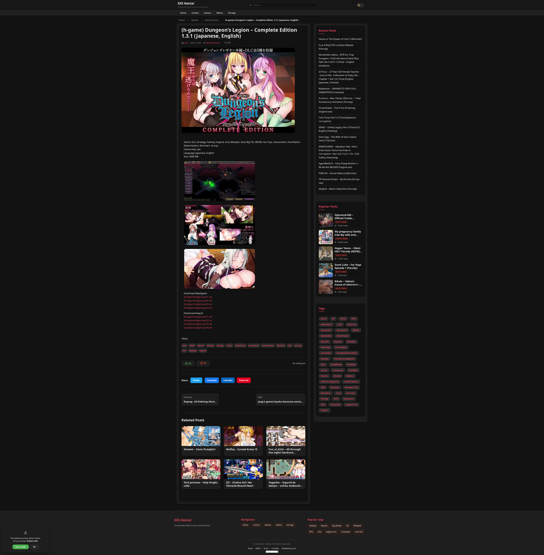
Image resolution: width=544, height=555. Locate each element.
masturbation (268, 345)
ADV (354, 318)
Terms (266, 548)
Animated (326, 330)
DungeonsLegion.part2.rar (198, 300)
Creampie (326, 353)
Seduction (349, 398)
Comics (195, 12)
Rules (250, 548)
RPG (336, 398)
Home (183, 12)
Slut (323, 404)
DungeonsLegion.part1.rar (198, 296)
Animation (342, 330)
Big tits (201, 345)
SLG (184, 350)
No (34, 547)
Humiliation (254, 345)
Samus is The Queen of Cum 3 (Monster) (340, 39)
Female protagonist (344, 358)
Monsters (281, 345)
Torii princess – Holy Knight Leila (201, 484)
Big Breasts (342, 335)
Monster (335, 387)
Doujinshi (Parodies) (347, 353)
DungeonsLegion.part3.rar (198, 304)
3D (333, 318)
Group (229, 345)
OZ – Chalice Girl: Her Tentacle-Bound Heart (239, 484)
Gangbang (336, 364)
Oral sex (350, 393)
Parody (324, 398)
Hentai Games (212, 20)
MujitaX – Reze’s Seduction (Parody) (338, 188)
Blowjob (210, 345)
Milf (323, 387)
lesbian (349, 376)
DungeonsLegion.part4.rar (198, 307)
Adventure (326, 324)
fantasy (220, 345)
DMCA (258, 548)
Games (207, 12)
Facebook (212, 380)
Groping (351, 364)
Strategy (192, 350)
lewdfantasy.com (289, 548)
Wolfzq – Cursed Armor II (241, 449)
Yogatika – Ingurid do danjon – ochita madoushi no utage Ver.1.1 (285, 484)
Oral (290, 345)
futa (323, 364)
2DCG (323, 318)
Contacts (275, 548)
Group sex (338, 370)
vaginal (203, 350)
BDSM (192, 345)
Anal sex (352, 324)
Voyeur (324, 410)
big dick (325, 341)
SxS (186, 42)
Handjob (353, 370)
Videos (219, 12)
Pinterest (243, 380)
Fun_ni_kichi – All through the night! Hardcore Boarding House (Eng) (285, 451)
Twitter (196, 380)
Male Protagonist (329, 381)
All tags (232, 12)
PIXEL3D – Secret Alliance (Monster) (338, 173)
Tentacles (335, 404)
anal (184, 345)
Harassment (240, 345)
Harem (324, 376)
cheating (325, 347)
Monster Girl (351, 387)
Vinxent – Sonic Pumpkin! (199, 449)
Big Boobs (326, 335)
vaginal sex (351, 404)
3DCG (343, 318)
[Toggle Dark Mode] (360, 5)
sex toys (298, 345)
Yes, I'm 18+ (20, 547)
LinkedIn (227, 380)
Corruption (341, 347)
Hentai (337, 376)
